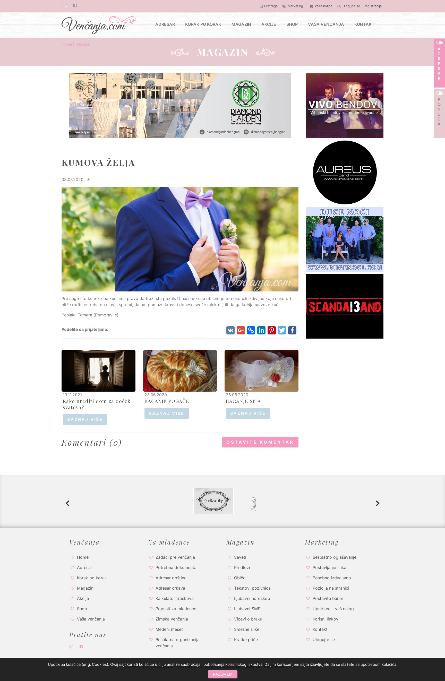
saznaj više (85, 419)
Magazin (82, 44)
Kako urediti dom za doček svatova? (97, 404)
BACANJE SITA (243, 401)
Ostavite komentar (260, 442)
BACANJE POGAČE (166, 401)
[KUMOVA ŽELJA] (180, 238)
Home (67, 44)
